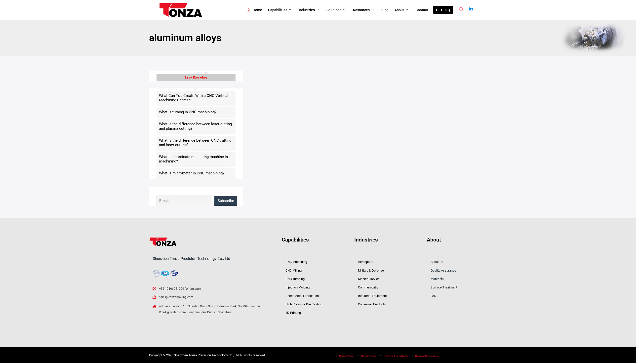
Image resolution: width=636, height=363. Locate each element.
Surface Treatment (444, 287)
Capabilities (277, 10)
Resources (361, 10)
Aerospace (365, 262)
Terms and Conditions (395, 356)
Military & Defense (371, 270)
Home (257, 10)
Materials (437, 279)
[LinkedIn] (471, 7)
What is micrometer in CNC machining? (191, 173)
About (399, 10)
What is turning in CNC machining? (187, 112)
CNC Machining (296, 262)
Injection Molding (297, 287)
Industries (307, 10)
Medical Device (369, 279)
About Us (437, 262)
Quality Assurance (443, 270)
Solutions (333, 10)
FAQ (433, 296)
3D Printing (293, 313)
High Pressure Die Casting (303, 304)
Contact (422, 10)
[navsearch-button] (462, 10)
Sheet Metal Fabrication (302, 296)
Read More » (275, 176)
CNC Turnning (295, 279)
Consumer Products (372, 304)
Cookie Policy (368, 356)
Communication (369, 287)
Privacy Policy (346, 356)
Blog (385, 10)
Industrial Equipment (372, 296)
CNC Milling (293, 270)
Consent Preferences (426, 356)
